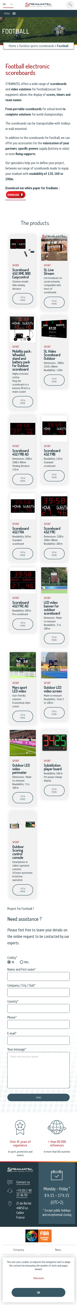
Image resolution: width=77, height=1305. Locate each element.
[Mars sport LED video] (23, 677)
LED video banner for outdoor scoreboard (52, 607)
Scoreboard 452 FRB (52, 452)
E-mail (11, 1033)
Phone (12, 1017)
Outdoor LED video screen (53, 689)
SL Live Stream (49, 271)
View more (22, 299)
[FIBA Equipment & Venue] (38, 1236)
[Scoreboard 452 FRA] (23, 518)
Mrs (26, 962)
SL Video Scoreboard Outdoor (52, 355)
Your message (16, 1049)
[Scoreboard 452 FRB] (54, 441)
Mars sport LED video (19, 689)
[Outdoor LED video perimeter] (23, 755)
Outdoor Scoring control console (18, 852)
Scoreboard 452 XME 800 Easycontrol (21, 273)
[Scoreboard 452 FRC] (54, 518)
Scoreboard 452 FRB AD (20, 452)
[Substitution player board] (54, 755)
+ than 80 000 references (57, 1143)
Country (12, 1001)
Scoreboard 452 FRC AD (20, 604)
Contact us (23, 1182)
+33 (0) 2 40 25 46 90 (24, 1192)
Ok (38, 1292)
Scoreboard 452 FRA (20, 530)
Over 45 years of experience (20, 1143)
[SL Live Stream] (54, 260)
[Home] (38, 5)
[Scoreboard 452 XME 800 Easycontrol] (23, 260)
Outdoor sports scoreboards (36, 45)
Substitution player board (53, 767)
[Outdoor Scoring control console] (23, 837)
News (58, 1249)
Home (12, 45)
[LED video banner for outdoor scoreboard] (54, 592)
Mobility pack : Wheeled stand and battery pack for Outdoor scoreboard (22, 360)
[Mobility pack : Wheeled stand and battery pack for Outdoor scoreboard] (23, 341)
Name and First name (21, 969)
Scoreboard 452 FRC (52, 530)
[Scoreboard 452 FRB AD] (23, 441)
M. (13, 962)
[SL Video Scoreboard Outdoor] (54, 341)
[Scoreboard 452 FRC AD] (23, 592)
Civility (12, 957)
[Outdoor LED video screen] (54, 677)
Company (18, 1249)
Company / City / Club (21, 985)
